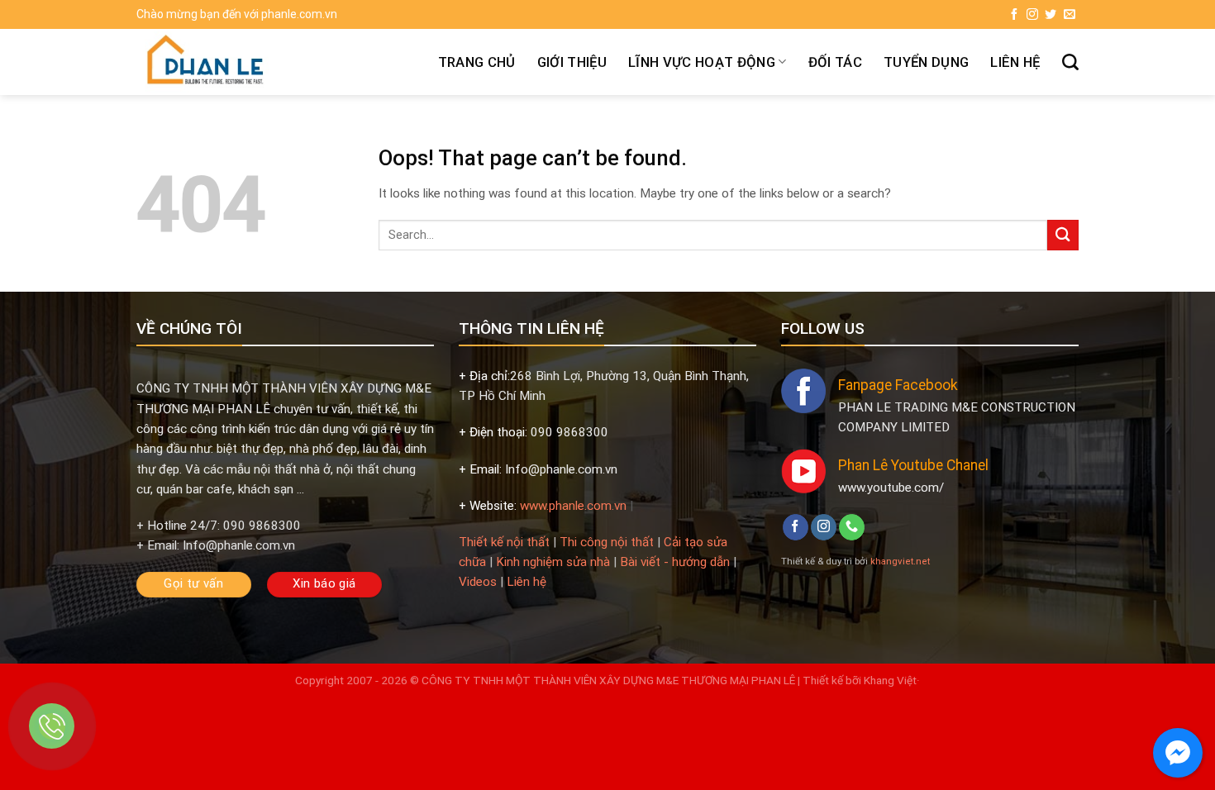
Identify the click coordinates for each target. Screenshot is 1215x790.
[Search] (1070, 62)
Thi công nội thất (607, 542)
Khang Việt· (890, 680)
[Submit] (1063, 235)
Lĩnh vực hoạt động (701, 62)
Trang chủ (477, 62)
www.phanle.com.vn (573, 505)
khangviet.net (900, 561)
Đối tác (835, 62)
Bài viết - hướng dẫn (675, 561)
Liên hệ (1015, 62)
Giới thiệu (572, 62)
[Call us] (852, 527)
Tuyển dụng (926, 62)
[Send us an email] (1069, 14)
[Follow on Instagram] (1032, 14)
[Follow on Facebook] (1014, 14)
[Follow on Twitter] (1050, 14)
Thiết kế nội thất (504, 542)
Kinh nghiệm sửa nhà (553, 561)
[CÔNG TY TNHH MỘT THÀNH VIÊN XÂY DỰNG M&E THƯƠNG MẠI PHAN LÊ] (242, 62)
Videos (478, 581)
